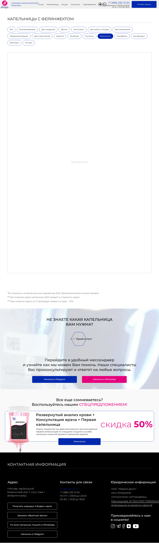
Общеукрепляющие (19, 36)
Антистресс (79, 29)
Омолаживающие (27, 29)
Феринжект (105, 36)
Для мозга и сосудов (99, 29)
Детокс (64, 29)
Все (11, 29)
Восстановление (122, 29)
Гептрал (28, 43)
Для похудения (48, 29)
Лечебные (74, 36)
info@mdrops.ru (69, 489)
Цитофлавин (139, 36)
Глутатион (89, 36)
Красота (60, 36)
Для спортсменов (42, 36)
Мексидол (14, 43)
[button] (72, 339)
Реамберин (122, 36)
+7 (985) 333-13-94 (70, 492)
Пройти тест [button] (84, 338)
